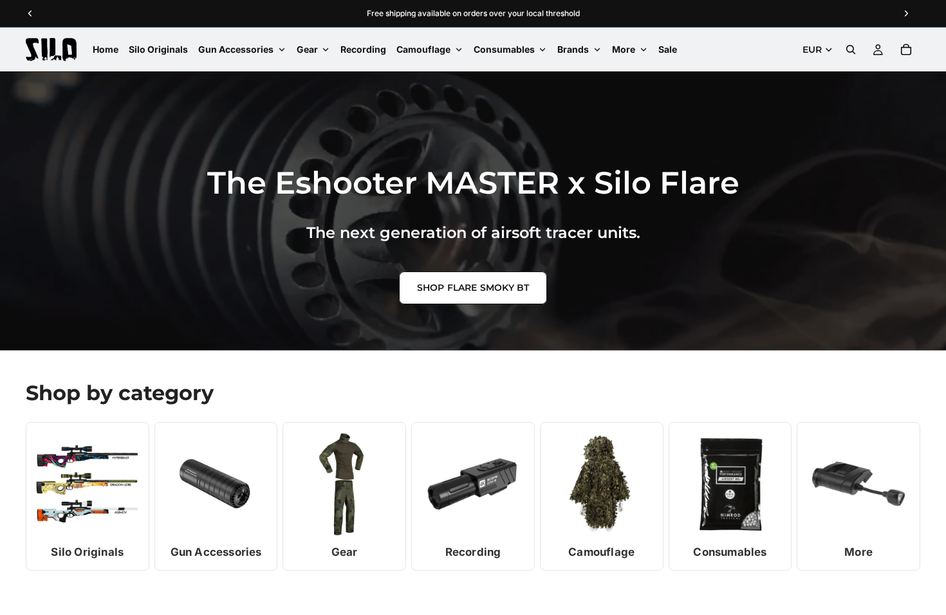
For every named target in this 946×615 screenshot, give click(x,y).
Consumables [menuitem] (504, 49)
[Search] (851, 49)
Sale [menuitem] (667, 49)
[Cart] (906, 49)
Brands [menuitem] (573, 49)
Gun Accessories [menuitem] (236, 49)
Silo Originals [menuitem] (158, 49)
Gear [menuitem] (307, 49)
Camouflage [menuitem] (423, 49)
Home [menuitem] (105, 49)
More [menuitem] (623, 49)
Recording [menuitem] (363, 49)
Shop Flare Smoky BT (473, 287)
